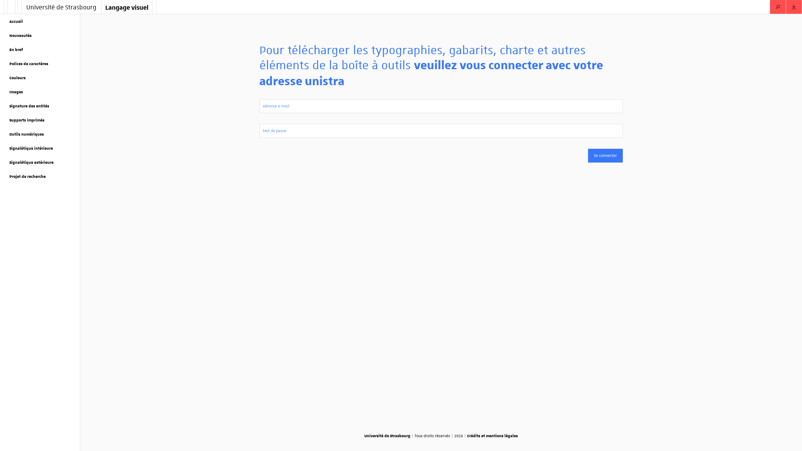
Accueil (16, 21)
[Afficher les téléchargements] (794, 7)
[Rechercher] (778, 7)
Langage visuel (126, 7)
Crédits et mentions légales (492, 435)
